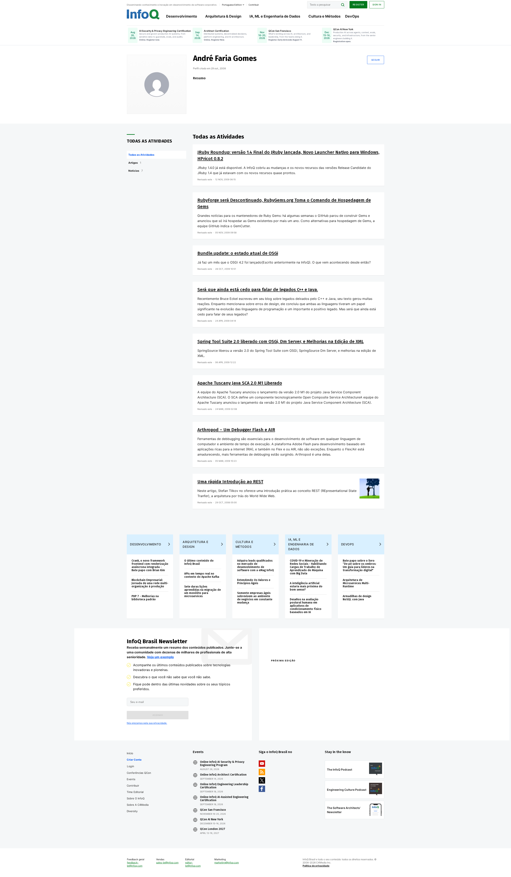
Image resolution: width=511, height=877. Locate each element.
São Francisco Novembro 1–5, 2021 (345, 728)
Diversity (132, 811)
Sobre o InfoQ (136, 798)
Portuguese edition (232, 4)
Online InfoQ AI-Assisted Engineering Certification (224, 799)
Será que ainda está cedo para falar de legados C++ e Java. (257, 289)
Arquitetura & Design (223, 16)
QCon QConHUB (299, 669)
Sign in (376, 4)
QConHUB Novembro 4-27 (286, 723)
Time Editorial (135, 792)
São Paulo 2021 (332, 723)
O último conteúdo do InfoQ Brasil (199, 562)
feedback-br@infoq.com (134, 864)
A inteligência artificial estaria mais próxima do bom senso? (306, 586)
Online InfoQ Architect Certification (223, 774)
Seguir (375, 59)
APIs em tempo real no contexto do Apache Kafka (201, 575)
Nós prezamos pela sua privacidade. (147, 722)
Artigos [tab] (134, 162)
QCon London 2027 (212, 829)
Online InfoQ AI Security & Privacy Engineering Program (222, 763)
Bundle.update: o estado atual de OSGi (237, 253)
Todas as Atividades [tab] (141, 154)
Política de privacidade (316, 865)
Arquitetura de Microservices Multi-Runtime (356, 583)
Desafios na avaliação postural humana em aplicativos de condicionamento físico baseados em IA (305, 606)
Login (130, 766)
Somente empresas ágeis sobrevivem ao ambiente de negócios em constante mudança (254, 597)
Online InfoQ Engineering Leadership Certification (224, 786)
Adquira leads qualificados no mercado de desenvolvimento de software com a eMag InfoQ (255, 565)
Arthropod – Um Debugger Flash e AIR (236, 429)
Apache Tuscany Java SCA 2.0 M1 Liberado (239, 383)
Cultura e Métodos (324, 16)
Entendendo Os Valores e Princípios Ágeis (253, 581)
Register (358, 4)
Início (130, 753)
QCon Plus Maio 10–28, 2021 (288, 728)
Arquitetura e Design (195, 544)
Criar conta (134, 759)
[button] (157, 715)
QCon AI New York (211, 819)
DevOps (352, 16)
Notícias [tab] (135, 170)
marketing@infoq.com (226, 862)
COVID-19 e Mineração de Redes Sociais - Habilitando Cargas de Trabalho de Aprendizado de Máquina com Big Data (308, 567)
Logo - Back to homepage (143, 14)
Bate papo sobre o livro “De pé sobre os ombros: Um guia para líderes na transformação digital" (359, 565)
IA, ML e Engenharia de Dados (275, 16)
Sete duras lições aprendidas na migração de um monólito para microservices (202, 591)
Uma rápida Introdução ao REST (230, 481)
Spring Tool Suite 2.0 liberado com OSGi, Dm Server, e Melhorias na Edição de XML (280, 341)
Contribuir (133, 785)
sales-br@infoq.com (167, 862)
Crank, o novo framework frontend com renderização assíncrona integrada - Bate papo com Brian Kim (150, 565)
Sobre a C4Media (138, 804)
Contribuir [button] (254, 4)
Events (131, 779)
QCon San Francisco (213, 810)
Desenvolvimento (181, 16)
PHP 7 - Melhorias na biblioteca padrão (145, 598)
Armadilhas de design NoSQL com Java (357, 598)
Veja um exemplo (160, 657)
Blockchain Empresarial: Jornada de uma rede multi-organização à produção (150, 583)
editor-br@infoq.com (193, 864)
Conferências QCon (139, 772)
